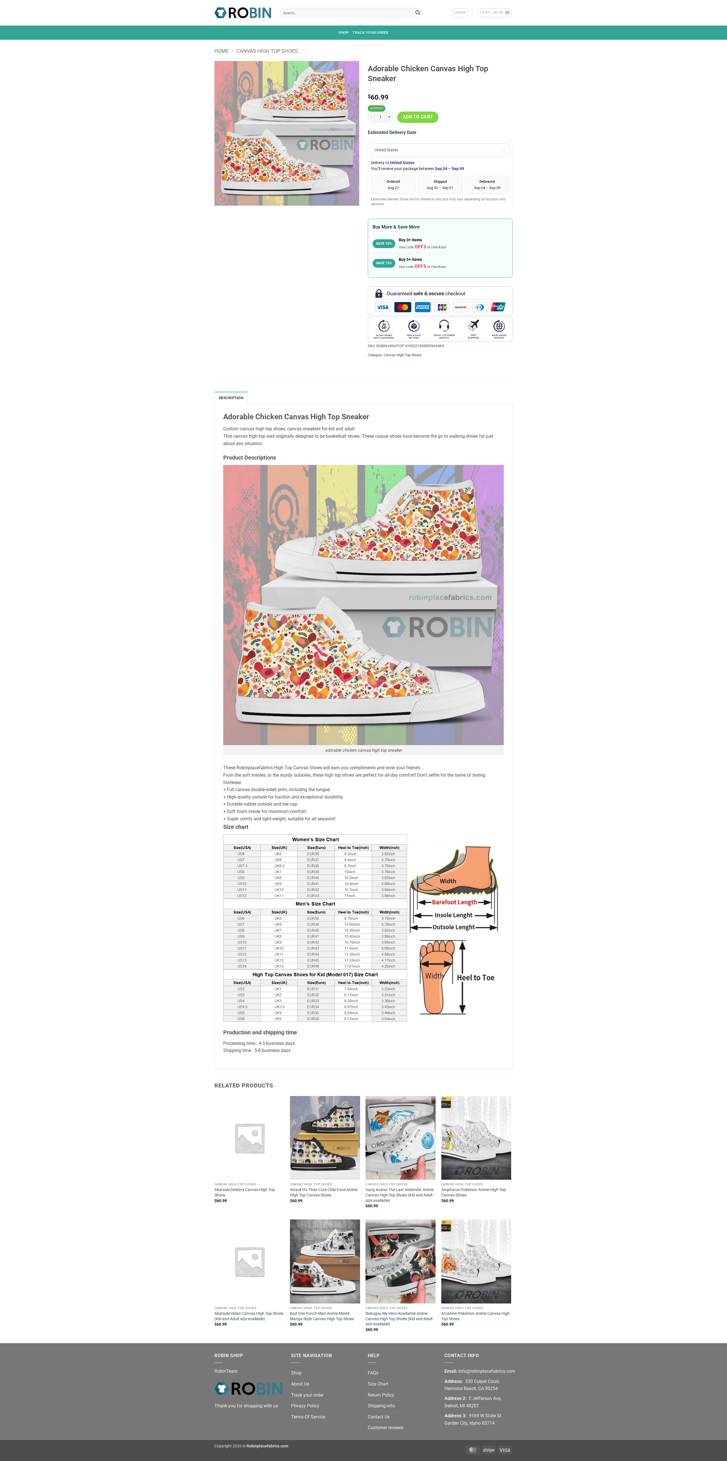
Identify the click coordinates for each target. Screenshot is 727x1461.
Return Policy (381, 1395)
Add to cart (418, 117)
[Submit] (418, 13)
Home (221, 51)
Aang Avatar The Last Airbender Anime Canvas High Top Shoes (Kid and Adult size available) (399, 1195)
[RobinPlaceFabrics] (242, 12)
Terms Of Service (308, 1417)
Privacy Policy (305, 1405)
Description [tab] (231, 398)
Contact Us (379, 1417)
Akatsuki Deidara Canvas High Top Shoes (244, 1192)
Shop (343, 32)
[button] (460, 12)
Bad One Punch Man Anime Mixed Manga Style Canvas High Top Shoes (322, 1316)
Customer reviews (385, 1427)
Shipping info (381, 1405)
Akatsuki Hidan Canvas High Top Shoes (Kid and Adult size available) (248, 1316)
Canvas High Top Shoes (267, 51)
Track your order (370, 32)
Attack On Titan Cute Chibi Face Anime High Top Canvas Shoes (324, 1192)
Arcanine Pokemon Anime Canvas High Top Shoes (475, 1316)
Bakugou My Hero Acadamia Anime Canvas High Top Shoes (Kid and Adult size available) (399, 1318)
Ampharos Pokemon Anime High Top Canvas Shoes (473, 1192)
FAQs (373, 1373)
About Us (300, 1384)
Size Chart (378, 1384)
